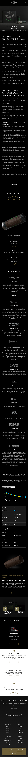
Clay (10, 676)
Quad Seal (7, 738)
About (7, 726)
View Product (14, 643)
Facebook (20, 740)
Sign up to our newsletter (14, 715)
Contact (14, 692)
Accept (14, 753)
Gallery (7, 732)
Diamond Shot (7, 740)
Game (17, 676)
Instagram (20, 742)
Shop (20, 730)
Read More (14, 295)
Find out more (6, 592)
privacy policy (19, 751)
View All (8, 744)
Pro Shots (8, 730)
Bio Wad (8, 742)
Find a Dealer (14, 184)
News (7, 728)
